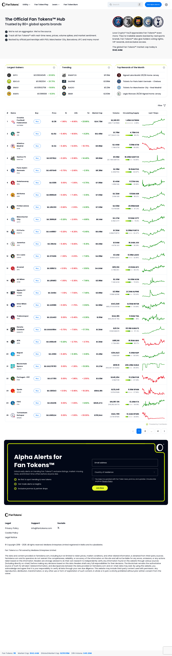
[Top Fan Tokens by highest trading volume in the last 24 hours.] (109, 67)
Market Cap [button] (97, 113)
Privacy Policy (107, 481)
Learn (54, 4)
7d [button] (88, 113)
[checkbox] (93, 479)
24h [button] (76, 113)
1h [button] (66, 113)
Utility (25, 4)
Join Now (100, 488)
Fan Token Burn (71, 4)
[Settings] (166, 4)
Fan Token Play (41, 4)
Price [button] (54, 113)
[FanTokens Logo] (13, 515)
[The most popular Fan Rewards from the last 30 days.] (164, 67)
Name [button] (13, 113)
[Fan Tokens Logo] (10, 4)
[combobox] (125, 472)
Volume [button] (116, 113)
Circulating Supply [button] (131, 113)
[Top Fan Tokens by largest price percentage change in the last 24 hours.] (54, 67)
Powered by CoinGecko (158, 424)
